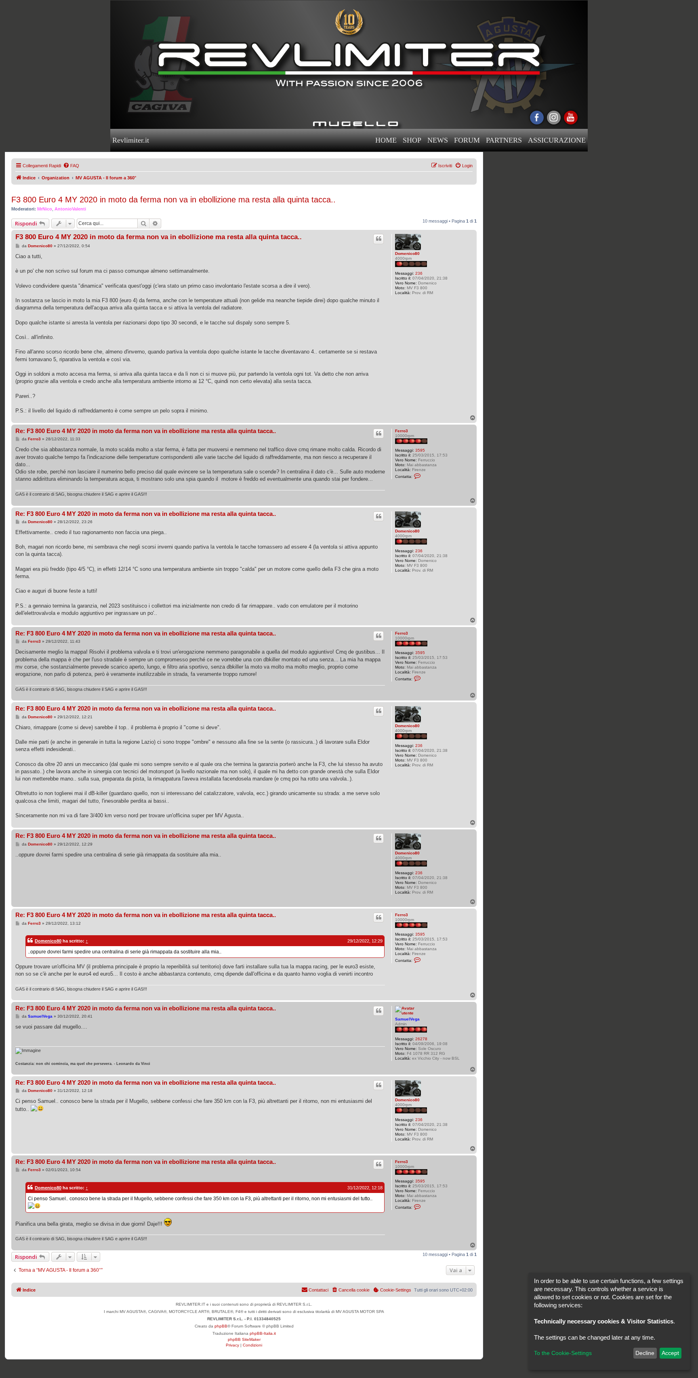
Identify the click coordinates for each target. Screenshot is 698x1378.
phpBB (220, 1326)
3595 (420, 450)
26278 (421, 1039)
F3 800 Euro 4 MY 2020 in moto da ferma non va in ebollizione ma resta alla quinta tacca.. (173, 199)
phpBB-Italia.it (263, 1333)
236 (419, 273)
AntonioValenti (70, 208)
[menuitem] (71, 165)
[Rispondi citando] (378, 239)
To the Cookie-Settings (563, 1353)
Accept (670, 1353)
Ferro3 (401, 431)
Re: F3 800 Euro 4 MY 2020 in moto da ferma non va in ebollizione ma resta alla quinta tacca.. (145, 430)
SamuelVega (407, 1019)
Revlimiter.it (130, 140)
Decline (644, 1353)
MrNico (44, 208)
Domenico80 (407, 253)
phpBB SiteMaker (244, 1339)
